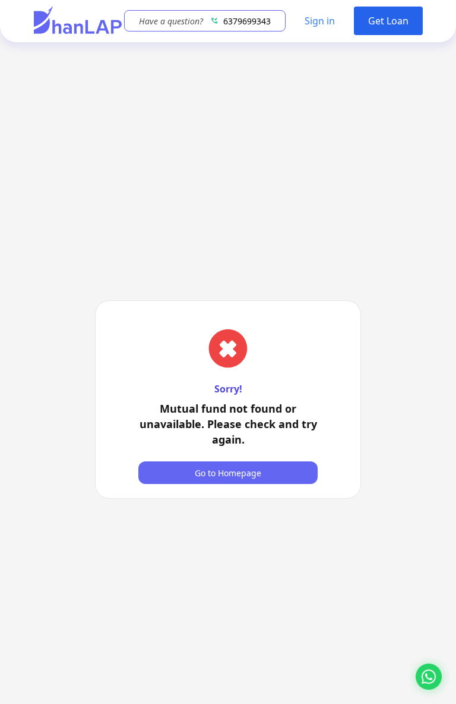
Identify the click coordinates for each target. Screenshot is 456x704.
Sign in (320, 20)
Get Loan (388, 20)
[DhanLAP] (77, 21)
